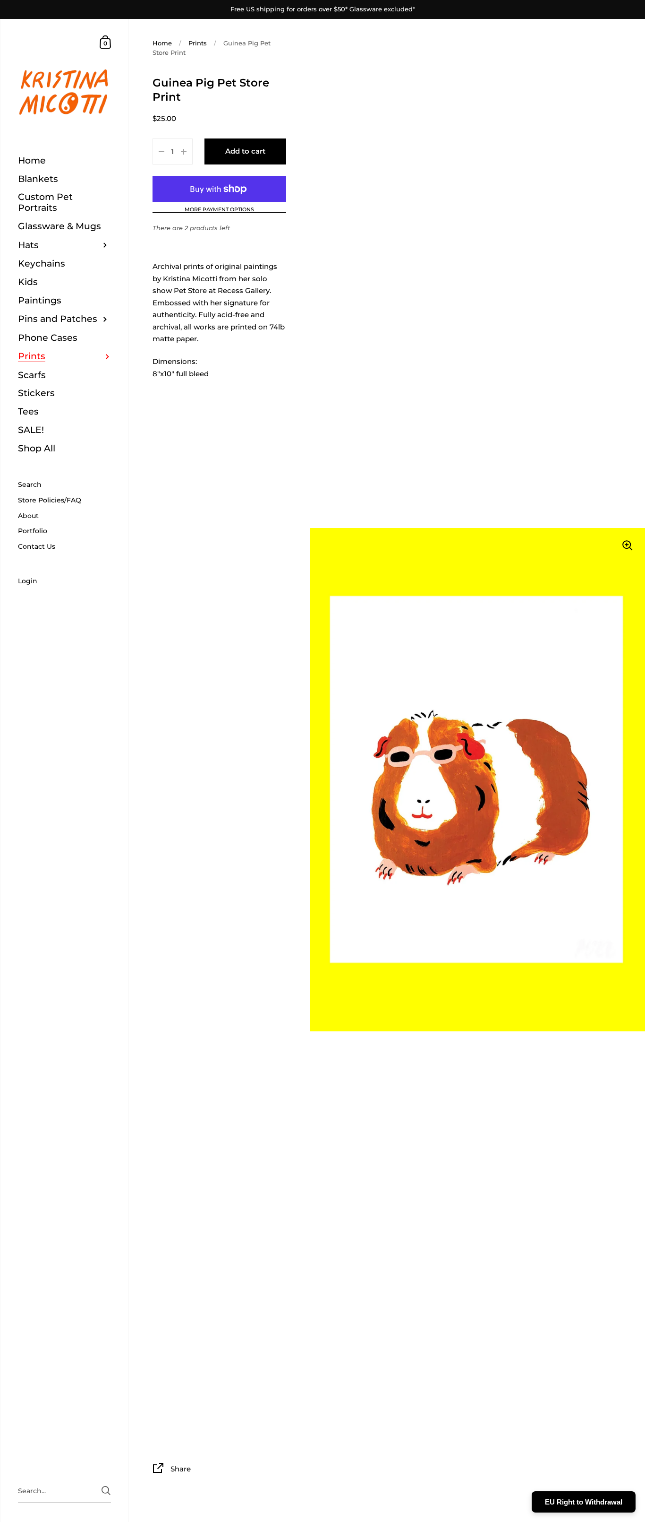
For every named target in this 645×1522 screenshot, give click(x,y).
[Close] (455, 656)
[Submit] (394, 843)
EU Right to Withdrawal (583, 1502)
